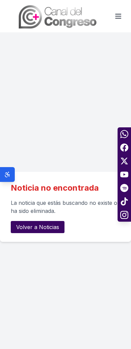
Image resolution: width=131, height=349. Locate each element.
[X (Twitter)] (124, 161)
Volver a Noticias (37, 227)
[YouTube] (124, 174)
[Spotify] (124, 188)
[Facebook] (124, 147)
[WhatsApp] (124, 134)
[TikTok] (124, 201)
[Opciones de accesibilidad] (7, 174)
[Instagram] (124, 215)
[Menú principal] (118, 16)
